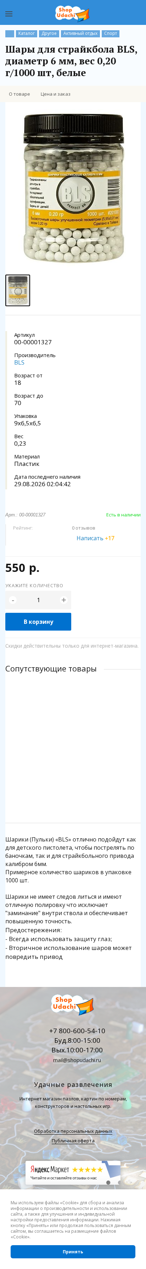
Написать (95, 538)
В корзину (38, 622)
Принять (73, 1252)
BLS (19, 362)
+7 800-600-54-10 (77, 1030)
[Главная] (9, 33)
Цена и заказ (56, 94)
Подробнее (73, 789)
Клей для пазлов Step (31, 735)
